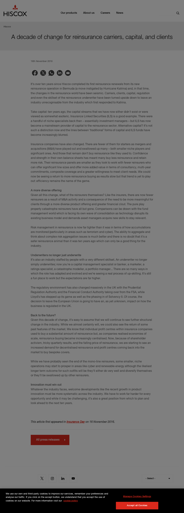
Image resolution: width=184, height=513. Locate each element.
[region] (92, 501)
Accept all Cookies (137, 505)
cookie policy (70, 501)
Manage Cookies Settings (137, 496)
